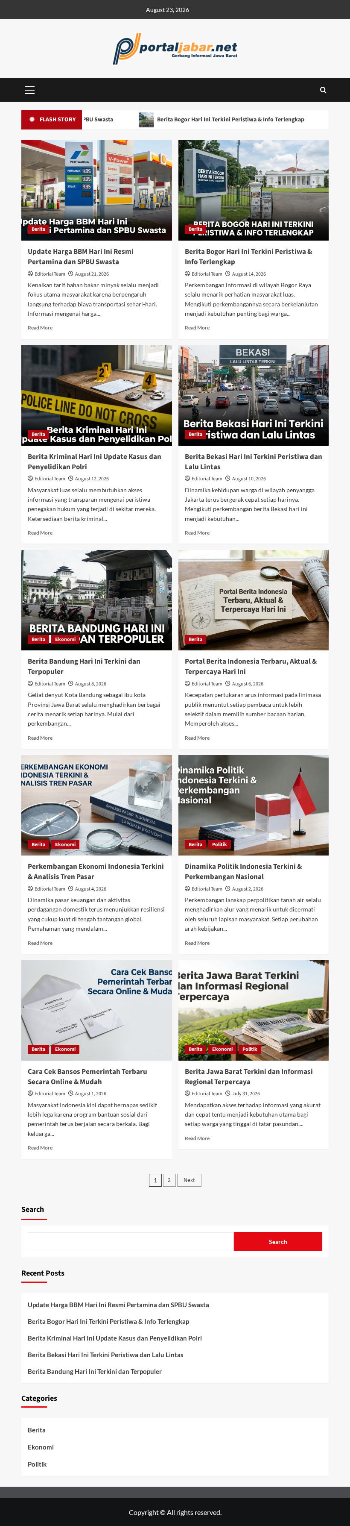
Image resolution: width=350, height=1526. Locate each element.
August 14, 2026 (249, 274)
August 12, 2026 (92, 478)
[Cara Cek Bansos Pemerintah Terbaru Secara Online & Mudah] (96, 1010)
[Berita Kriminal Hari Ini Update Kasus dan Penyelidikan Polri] (96, 395)
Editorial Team (50, 274)
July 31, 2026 (246, 1093)
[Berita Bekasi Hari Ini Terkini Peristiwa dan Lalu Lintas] (253, 395)
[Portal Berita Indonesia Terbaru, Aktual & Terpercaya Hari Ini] (253, 600)
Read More (40, 327)
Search (32, 1209)
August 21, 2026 (92, 274)
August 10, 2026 (249, 478)
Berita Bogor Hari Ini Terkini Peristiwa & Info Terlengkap (200, 119)
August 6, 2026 (247, 684)
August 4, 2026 (90, 889)
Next (189, 1180)
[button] (29, 89)
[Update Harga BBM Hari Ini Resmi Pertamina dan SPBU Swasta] (96, 190)
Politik (219, 844)
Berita (38, 229)
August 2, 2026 (247, 889)
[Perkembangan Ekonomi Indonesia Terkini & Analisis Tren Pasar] (96, 805)
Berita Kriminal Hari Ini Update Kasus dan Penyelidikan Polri (94, 462)
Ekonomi (65, 639)
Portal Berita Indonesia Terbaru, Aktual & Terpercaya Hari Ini (251, 666)
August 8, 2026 (90, 684)
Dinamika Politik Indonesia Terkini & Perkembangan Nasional (243, 871)
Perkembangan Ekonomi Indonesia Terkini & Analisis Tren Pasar (96, 871)
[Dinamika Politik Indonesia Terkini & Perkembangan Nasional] (253, 805)
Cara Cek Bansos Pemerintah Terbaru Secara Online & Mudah (87, 1077)
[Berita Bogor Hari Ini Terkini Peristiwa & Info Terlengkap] (253, 190)
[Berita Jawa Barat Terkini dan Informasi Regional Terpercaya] (253, 1010)
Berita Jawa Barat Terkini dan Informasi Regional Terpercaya (249, 1077)
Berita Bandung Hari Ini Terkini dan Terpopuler (84, 666)
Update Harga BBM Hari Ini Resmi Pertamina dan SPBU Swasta (81, 257)
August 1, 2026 (90, 1093)
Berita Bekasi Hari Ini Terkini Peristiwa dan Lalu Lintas (253, 462)
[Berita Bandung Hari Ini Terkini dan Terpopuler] (96, 600)
